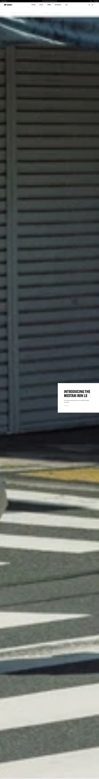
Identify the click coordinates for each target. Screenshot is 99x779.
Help (91, 1)
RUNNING (49, 4)
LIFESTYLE (41, 4)
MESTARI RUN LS (58, 4)
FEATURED (33, 4)
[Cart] (92, 4)
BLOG (67, 4)
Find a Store (96, 1)
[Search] (89, 4)
